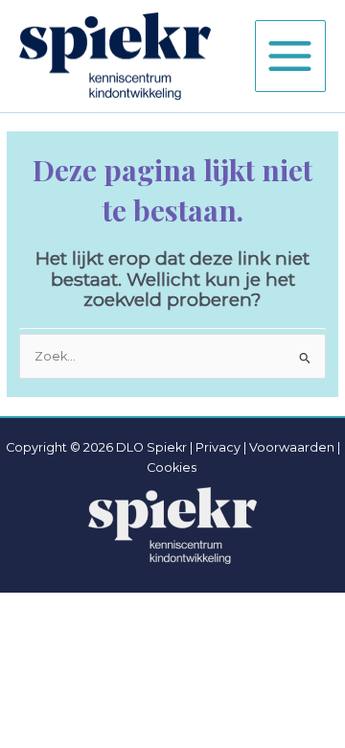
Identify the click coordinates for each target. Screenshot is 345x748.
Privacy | (221, 447)
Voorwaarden (291, 447)
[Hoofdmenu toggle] (290, 55)
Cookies (171, 467)
